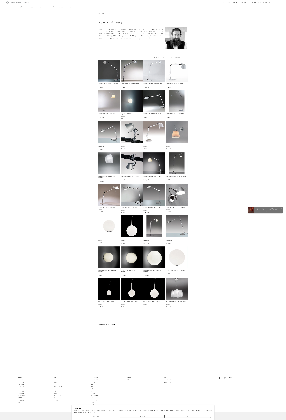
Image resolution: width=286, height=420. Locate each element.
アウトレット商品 (73, 7)
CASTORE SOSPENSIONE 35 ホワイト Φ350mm (152, 302)
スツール (56, 380)
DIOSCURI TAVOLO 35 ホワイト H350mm (175, 270)
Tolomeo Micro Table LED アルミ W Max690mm (106, 145)
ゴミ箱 (92, 404)
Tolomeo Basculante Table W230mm (152, 176)
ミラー (55, 391)
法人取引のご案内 (262, 2)
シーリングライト (22, 382)
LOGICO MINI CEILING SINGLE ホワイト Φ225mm (107, 177)
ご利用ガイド (235, 2)
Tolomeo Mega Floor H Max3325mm (106, 113)
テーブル (56, 384)
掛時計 (92, 384)
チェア (55, 382)
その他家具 (57, 400)
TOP (99, 13)
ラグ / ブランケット (96, 398)
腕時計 (92, 389)
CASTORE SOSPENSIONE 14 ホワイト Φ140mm (107, 302)
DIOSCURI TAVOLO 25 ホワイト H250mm (108, 239)
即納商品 (61, 7)
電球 (19, 402)
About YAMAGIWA (168, 382)
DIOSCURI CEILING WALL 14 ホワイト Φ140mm (130, 114)
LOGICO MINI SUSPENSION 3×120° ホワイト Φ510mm (176, 302)
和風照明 (20, 398)
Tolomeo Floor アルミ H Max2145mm (175, 113)
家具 (40, 7)
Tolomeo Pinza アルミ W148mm (128, 145)
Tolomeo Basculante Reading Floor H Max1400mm (152, 239)
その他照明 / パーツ (23, 400)
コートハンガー (58, 395)
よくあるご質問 (252, 2)
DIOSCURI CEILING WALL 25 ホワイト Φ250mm (107, 271)
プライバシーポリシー (93, 412)
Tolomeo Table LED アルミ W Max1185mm (108, 83)
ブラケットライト (22, 391)
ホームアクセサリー (95, 395)
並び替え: (156, 57)
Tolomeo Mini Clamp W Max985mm (106, 207)
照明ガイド (243, 2)
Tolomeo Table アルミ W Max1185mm (152, 113)
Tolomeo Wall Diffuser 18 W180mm (174, 145)
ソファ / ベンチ (58, 386)
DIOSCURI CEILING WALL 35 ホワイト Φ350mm (129, 271)
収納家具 (56, 393)
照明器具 (32, 7)
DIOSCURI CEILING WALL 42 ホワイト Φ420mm (152, 271)
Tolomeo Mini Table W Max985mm (151, 145)
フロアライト (21, 384)
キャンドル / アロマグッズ (97, 400)
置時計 (92, 386)
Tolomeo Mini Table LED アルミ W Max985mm (129, 208)
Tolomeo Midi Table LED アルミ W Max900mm (151, 208)
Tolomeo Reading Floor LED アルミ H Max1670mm (175, 239)
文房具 (92, 402)
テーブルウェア (94, 393)
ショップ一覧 (226, 2)
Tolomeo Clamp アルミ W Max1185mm (130, 83)
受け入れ (142, 416)
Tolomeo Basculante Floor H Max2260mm (176, 176)
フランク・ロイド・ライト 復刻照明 (15, 7)
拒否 (188, 416)
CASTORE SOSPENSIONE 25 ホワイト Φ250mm (130, 302)
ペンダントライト (22, 380)
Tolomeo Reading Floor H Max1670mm (152, 83)
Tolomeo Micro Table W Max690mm (174, 83)
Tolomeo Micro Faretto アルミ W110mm (175, 207)
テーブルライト (21, 386)
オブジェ (93, 382)
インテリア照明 (94, 380)
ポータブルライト (22, 395)
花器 (92, 391)
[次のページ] (147, 314)
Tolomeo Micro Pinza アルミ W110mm (130, 176)
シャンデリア (21, 389)
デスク (55, 389)
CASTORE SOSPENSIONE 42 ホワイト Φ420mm (130, 239)
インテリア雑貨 (50, 7)
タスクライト (21, 393)
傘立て (55, 398)
